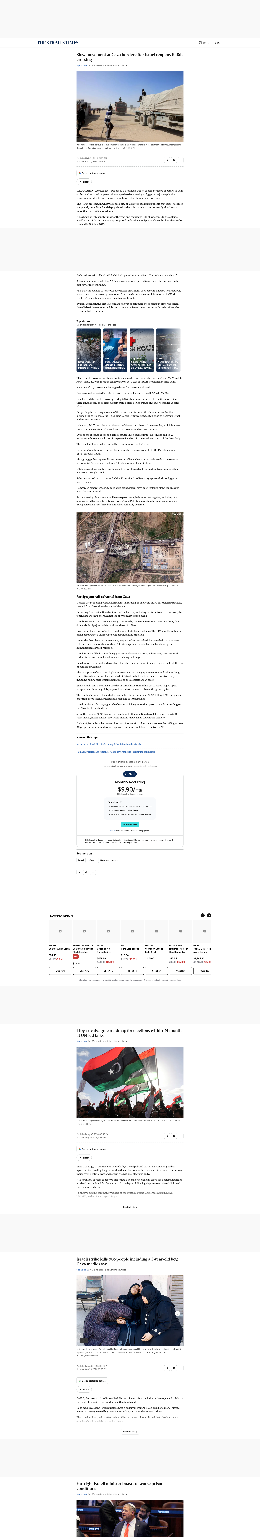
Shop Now (60, 971)
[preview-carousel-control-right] (179, 350)
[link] (57, 42)
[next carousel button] (177, 1313)
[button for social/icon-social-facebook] (174, 160)
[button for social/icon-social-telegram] (167, 160)
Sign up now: (82, 65)
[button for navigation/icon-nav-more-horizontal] (180, 160)
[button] (204, 42)
